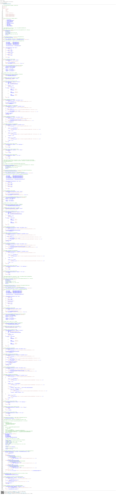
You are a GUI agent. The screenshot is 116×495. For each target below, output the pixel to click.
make (15, 387)
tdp (7, 24)
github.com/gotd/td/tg (7, 3)
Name (11, 89)
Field (13, 87)
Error (10, 25)
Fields (8, 87)
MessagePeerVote (7, 30)
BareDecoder (10, 44)
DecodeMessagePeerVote (9, 451)
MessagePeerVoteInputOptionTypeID (14, 205)
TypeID (16, 323)
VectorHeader (17, 383)
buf (13, 451)
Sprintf (10, 63)
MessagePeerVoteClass (20, 39)
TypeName (13, 78)
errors (8, 22)
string (17, 78)
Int (14, 137)
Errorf (13, 101)
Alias (8, 62)
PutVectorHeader (9, 361)
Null (10, 85)
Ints (9, 23)
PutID (7, 102)
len (12, 361)
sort (7, 23)
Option (6, 33)
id (5, 452)
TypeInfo (14, 81)
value (10, 66)
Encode (18, 227)
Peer (9, 50)
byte (9, 33)
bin (7, 19)
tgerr (8, 25)
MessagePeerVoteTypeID (9, 37)
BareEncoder (10, 43)
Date (6, 34)
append (16, 392)
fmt (8, 63)
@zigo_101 (9, 493)
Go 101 (8, 492)
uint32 (19, 323)
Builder (11, 21)
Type (19, 81)
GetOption (7, 67)
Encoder (9, 42)
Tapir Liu (17, 492)
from (9, 69)
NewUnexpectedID (37, 470)
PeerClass (13, 66)
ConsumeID (11, 119)
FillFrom (18, 197)
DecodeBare (14, 124)
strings (8, 21)
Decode (18, 243)
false (11, 184)
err (37, 111)
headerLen (9, 383)
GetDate (12, 70)
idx (10, 388)
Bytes (15, 132)
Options (7, 318)
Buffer (9, 19)
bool (16, 47)
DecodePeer (15, 254)
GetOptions (13, 318)
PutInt (7, 113)
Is (9, 22)
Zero (13, 47)
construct (13, 39)
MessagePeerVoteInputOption (9, 165)
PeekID (12, 452)
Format (9, 24)
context (8, 20)
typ (6, 82)
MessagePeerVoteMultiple (9, 279)
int (7, 34)
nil (9, 48)
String (18, 191)
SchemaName (12, 92)
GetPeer (6, 66)
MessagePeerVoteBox (9, 477)
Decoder (9, 176)
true (8, 57)
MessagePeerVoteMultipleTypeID (15, 332)
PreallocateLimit (29, 387)
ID (8, 83)
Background (11, 20)
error (23, 106)
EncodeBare (10, 103)
